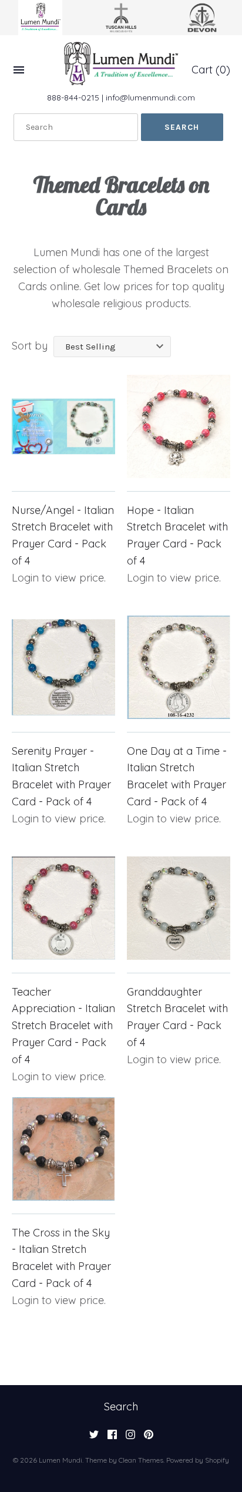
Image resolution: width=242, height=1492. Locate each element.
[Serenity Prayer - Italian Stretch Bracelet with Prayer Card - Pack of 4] (63, 667)
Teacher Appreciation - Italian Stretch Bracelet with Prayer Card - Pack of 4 (63, 1025)
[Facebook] (112, 1438)
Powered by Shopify (197, 1460)
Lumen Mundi (60, 1460)
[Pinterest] (148, 1438)
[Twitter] (94, 1438)
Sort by (30, 345)
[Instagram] (130, 1438)
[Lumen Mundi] (121, 63)
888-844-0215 (73, 97)
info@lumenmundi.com (150, 97)
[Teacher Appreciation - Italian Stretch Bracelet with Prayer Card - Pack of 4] (63, 908)
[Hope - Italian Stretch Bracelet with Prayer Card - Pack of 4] (178, 426)
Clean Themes (141, 1460)
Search (121, 1406)
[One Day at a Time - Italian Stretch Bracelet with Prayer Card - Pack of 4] (178, 667)
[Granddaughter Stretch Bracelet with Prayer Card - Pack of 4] (178, 908)
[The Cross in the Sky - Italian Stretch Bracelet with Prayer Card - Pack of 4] (63, 1149)
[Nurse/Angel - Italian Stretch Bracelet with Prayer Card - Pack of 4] (63, 426)
